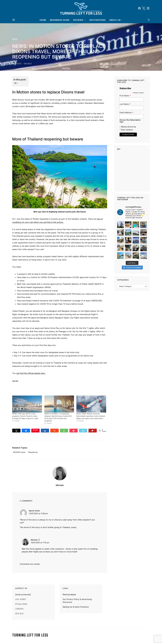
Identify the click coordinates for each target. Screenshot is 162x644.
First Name (125, 95)
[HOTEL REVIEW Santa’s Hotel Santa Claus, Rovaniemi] (136, 255)
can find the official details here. (31, 373)
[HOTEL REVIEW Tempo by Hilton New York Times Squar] (143, 225)
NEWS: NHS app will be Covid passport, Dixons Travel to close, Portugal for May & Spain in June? (25, 416)
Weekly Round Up (128, 127)
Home (43, 20)
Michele (28, 63)
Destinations (97, 20)
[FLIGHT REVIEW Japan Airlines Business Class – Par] (136, 248)
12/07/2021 (16, 63)
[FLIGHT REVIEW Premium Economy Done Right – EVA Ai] (136, 232)
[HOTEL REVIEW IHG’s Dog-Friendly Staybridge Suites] (128, 240)
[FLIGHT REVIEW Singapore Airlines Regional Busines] (136, 240)
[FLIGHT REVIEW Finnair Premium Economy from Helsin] (143, 248)
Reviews (78, 20)
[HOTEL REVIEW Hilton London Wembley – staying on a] (120, 225)
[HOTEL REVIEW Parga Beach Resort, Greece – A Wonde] (136, 225)
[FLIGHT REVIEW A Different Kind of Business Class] (143, 255)
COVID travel (19, 452)
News (14, 39)
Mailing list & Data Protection (76, 607)
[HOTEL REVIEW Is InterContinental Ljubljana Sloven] (120, 232)
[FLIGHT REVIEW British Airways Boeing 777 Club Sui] (128, 255)
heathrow (33, 452)
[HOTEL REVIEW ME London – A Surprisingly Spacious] (120, 240)
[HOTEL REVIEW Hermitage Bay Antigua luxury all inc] (128, 232)
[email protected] (23, 594)
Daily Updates (127, 130)
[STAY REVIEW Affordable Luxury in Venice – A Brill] (120, 255)
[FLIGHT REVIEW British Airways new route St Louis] (128, 225)
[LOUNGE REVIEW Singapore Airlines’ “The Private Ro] (143, 232)
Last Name (125, 104)
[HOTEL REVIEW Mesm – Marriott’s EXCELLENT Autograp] (143, 240)
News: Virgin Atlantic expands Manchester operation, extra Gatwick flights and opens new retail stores (90, 416)
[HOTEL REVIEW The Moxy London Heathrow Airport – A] (128, 248)
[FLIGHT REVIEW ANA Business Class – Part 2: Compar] (120, 248)
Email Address (126, 112)
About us (115, 20)
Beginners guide (59, 20)
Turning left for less (30, 635)
